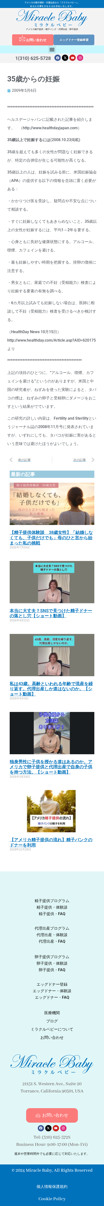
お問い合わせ (36, 40)
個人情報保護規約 (52, 1186)
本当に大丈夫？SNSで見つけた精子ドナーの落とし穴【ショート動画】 (51, 613)
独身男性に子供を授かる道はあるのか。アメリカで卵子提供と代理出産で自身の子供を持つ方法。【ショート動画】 (51, 767)
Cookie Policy (52, 1199)
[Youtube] (72, 58)
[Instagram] (80, 58)
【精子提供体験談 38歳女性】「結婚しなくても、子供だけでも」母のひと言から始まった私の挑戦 (51, 537)
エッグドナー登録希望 (74, 40)
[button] (52, 49)
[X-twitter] (65, 58)
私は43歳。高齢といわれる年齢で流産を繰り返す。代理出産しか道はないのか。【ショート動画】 (51, 688)
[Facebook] (57, 58)
